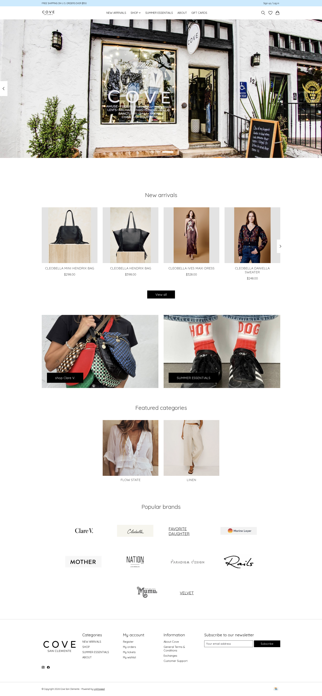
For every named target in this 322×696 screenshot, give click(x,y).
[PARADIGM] (187, 562)
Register (128, 641)
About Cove (171, 641)
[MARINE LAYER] (238, 531)
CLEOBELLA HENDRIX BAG (130, 268)
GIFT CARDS (199, 13)
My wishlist (129, 657)
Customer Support (175, 661)
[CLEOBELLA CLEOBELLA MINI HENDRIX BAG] (69, 235)
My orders (129, 647)
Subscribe (267, 643)
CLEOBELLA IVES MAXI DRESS (191, 268)
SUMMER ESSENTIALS (159, 13)
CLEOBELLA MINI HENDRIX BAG (69, 268)
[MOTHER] (83, 562)
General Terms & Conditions (174, 648)
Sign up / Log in (271, 3)
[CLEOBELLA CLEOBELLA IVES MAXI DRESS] (191, 235)
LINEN (191, 480)
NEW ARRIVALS (116, 13)
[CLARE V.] (83, 531)
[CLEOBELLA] (135, 531)
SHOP (86, 647)
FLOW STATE (131, 480)
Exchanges (170, 655)
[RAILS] (238, 562)
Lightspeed (99, 689)
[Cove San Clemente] (48, 13)
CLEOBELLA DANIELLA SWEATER (252, 270)
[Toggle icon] (263, 13)
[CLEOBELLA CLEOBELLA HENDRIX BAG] (130, 235)
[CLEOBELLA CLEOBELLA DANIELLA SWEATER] (252, 235)
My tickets (129, 652)
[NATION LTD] (135, 562)
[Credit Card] (276, 689)
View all (161, 294)
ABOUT (182, 13)
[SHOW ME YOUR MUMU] (146, 593)
